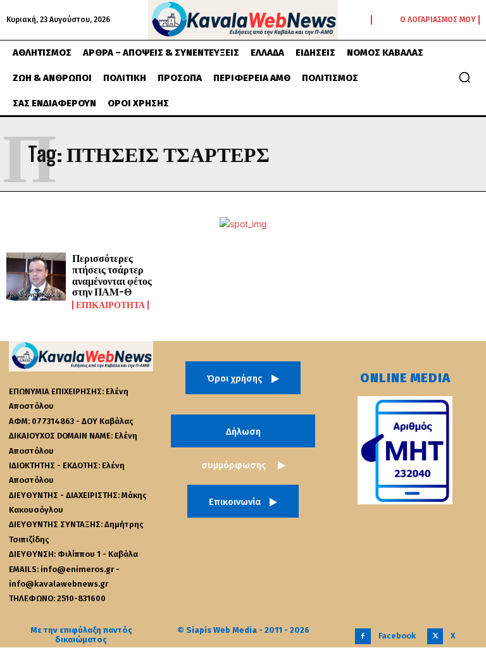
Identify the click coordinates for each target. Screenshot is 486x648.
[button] (464, 77)
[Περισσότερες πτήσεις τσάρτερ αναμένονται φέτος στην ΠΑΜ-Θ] (36, 276)
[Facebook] (363, 636)
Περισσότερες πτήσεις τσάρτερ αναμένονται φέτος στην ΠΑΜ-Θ (112, 274)
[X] (435, 636)
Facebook (397, 635)
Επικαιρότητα (110, 305)
